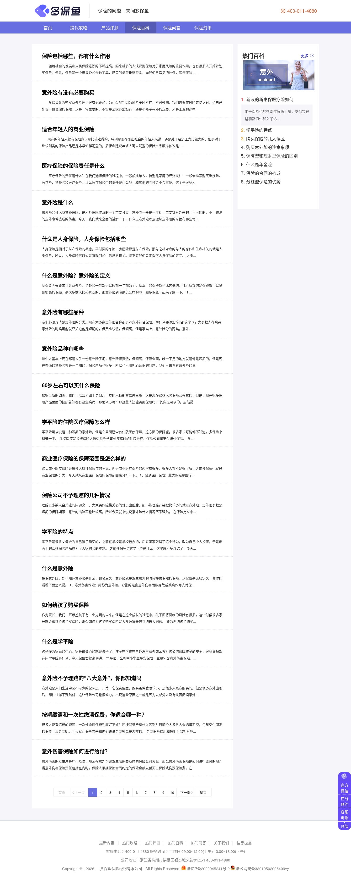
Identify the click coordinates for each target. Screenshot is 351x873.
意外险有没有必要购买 (68, 92)
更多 (304, 55)
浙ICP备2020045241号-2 (208, 868)
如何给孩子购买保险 (65, 604)
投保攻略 (78, 27)
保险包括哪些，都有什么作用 (76, 56)
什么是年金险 (256, 164)
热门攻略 (129, 842)
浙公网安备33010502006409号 (262, 868)
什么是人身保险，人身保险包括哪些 (84, 239)
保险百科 (140, 27)
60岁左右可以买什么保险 (71, 385)
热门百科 (175, 842)
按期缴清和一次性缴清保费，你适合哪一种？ (94, 714)
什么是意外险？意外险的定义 (76, 275)
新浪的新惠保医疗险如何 (267, 99)
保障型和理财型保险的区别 (269, 155)
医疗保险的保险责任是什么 (73, 165)
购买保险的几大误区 (263, 138)
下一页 (185, 792)
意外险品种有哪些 (63, 348)
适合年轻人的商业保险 (68, 129)
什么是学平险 (57, 641)
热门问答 (198, 842)
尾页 (203, 792)
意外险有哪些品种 (63, 312)
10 (172, 792)
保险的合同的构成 (261, 172)
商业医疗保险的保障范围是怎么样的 (84, 458)
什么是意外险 (57, 568)
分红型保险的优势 (261, 181)
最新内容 (106, 842)
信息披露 (244, 842)
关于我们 (221, 842)
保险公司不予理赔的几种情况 (76, 495)
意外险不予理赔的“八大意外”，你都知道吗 (92, 678)
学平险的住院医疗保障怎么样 (76, 421)
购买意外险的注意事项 (265, 147)
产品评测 (109, 27)
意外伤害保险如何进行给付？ (76, 751)
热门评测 (152, 842)
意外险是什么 (57, 202)
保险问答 (172, 27)
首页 (47, 27)
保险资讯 (203, 27)
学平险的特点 (57, 531)
